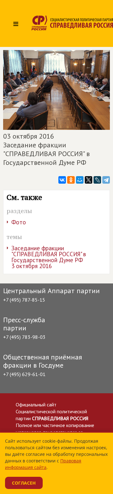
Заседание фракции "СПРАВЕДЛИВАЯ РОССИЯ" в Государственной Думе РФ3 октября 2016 (48, 257)
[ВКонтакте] (62, 180)
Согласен (24, 483)
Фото (18, 222)
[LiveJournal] (97, 180)
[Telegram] (106, 180)
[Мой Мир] (79, 180)
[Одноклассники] (71, 180)
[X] (88, 180)
